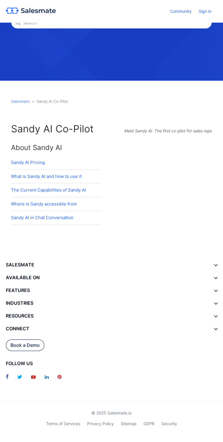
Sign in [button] (205, 11)
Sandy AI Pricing (28, 162)
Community (181, 11)
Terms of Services (63, 423)
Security (169, 423)
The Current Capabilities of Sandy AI (48, 190)
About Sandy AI (36, 147)
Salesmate (20, 101)
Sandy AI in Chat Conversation (42, 217)
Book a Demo (25, 345)
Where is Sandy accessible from (44, 204)
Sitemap (128, 423)
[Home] (31, 12)
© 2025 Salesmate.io (111, 412)
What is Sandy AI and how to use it (46, 176)
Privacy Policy (100, 423)
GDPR (148, 423)
